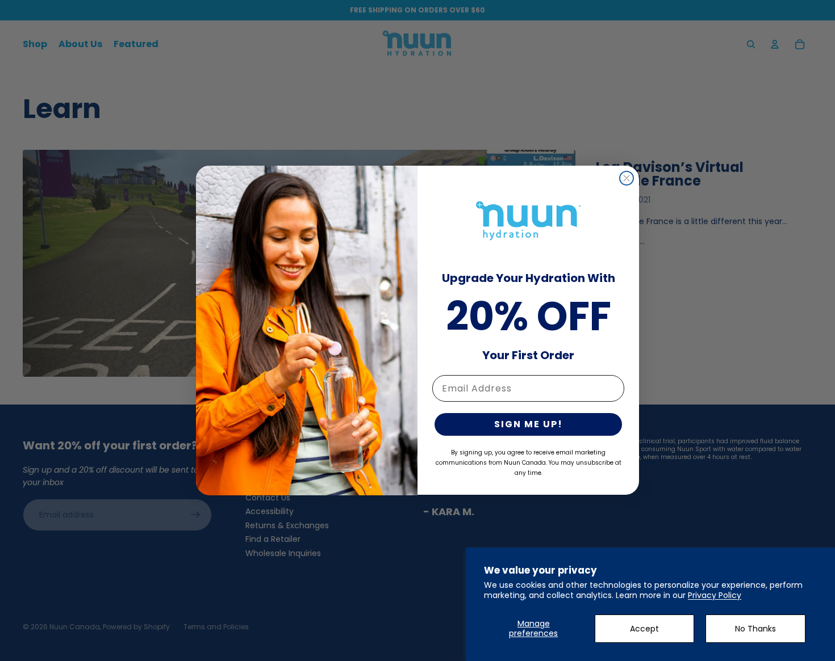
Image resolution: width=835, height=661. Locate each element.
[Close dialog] (626, 178)
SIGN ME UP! (528, 424)
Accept (644, 628)
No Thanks (755, 628)
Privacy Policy (714, 595)
